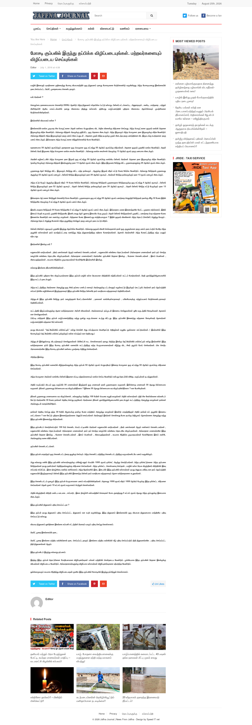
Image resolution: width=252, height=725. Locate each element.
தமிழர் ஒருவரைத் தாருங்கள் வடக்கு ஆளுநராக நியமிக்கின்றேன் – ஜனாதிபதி (194, 128)
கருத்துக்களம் (74, 28)
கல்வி (91, 28)
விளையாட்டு (107, 28)
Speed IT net (153, 719)
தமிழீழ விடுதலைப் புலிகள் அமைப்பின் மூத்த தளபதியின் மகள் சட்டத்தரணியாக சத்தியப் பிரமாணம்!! (197, 142)
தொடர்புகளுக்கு (66, 3)
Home (36, 3)
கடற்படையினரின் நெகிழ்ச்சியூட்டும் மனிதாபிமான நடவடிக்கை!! (95, 699)
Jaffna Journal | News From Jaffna (117, 719)
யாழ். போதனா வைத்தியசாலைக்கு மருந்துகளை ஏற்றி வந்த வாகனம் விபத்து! (94, 657)
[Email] (103, 76)
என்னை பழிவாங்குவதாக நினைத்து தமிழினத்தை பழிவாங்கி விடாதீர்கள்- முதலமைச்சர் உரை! (195, 87)
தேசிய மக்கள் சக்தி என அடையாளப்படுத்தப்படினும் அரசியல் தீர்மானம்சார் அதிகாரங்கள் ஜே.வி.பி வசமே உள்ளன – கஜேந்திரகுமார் (194, 113)
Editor (34, 67)
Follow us (193, 15)
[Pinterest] (94, 76)
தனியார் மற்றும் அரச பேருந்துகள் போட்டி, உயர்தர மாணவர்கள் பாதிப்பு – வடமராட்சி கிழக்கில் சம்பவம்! (50, 657)
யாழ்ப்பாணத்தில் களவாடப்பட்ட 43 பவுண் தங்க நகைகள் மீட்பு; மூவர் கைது (144, 655)
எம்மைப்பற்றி (85, 3)
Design (140, 719)
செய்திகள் (52, 28)
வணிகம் (125, 28)
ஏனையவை (141, 28)
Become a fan (214, 15)
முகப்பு (37, 28)
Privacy (49, 3)
